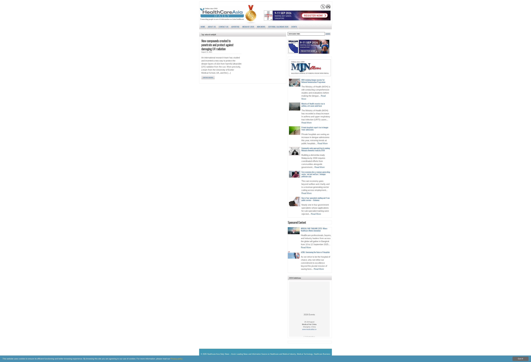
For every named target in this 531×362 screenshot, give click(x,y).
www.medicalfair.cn (309, 325)
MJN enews (261, 26)
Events (294, 26)
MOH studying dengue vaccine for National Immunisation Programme (313, 80)
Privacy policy (177, 359)
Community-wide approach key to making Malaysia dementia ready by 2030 (315, 149)
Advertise (235, 26)
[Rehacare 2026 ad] (308, 47)
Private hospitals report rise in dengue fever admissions (314, 128)
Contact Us (223, 26)
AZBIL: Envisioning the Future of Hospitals (315, 252)
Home (203, 26)
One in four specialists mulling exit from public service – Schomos (315, 199)
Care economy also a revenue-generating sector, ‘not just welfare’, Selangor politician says (315, 174)
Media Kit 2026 (248, 26)
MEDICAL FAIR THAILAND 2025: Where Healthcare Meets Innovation (314, 229)
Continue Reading (208, 77)
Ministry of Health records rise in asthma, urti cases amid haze (313, 104)
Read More (306, 123)
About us (212, 26)
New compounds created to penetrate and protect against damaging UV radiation (217, 44)
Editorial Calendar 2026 (278, 26)
